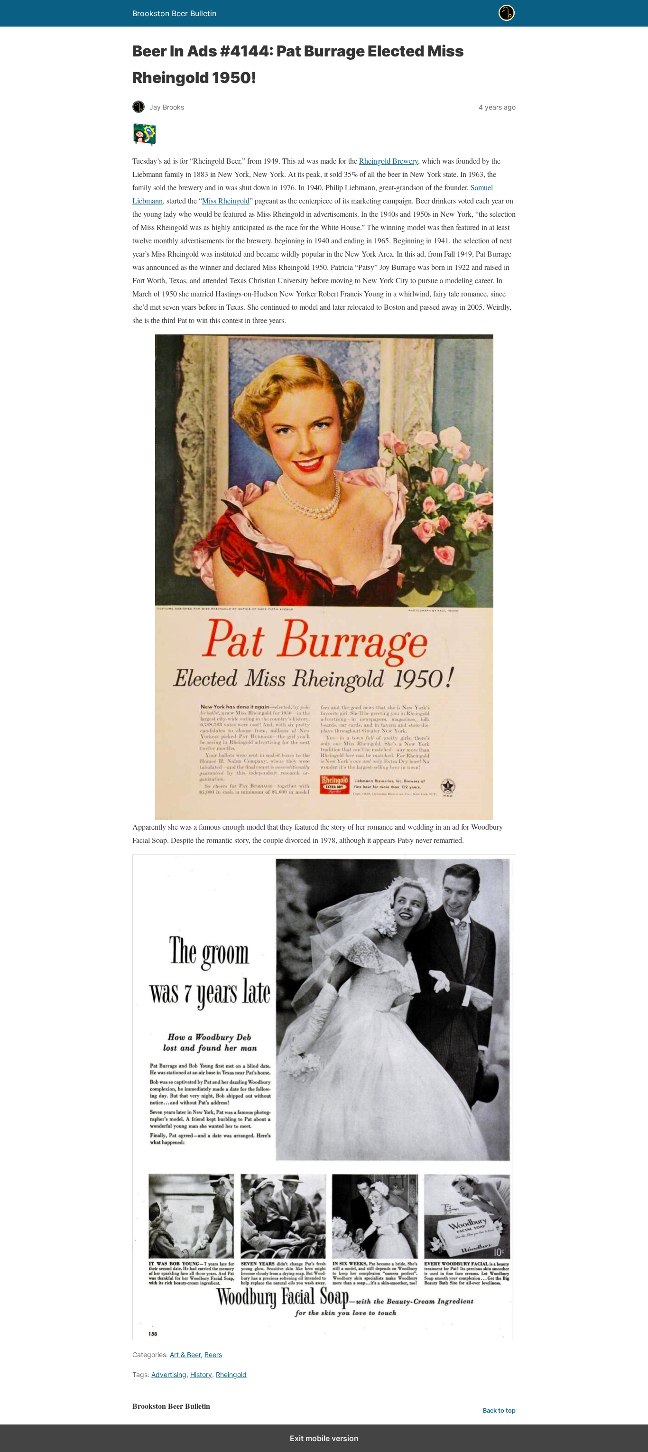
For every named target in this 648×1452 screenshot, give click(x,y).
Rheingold (231, 1374)
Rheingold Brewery (388, 161)
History (201, 1374)
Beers (213, 1354)
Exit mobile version (324, 1438)
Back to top (499, 1410)
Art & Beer (185, 1354)
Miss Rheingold (226, 200)
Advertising (168, 1374)
